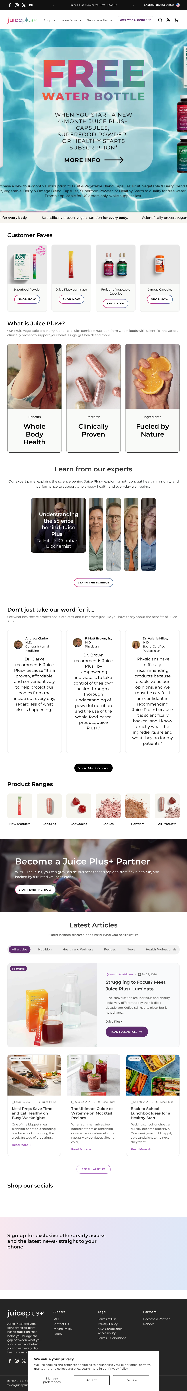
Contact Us (61, 1324)
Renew (148, 1324)
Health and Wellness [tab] (78, 949)
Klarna (57, 1334)
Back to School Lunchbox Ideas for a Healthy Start (150, 1113)
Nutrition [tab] (45, 949)
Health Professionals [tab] (161, 949)
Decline (131, 1380)
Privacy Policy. (118, 1368)
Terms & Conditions (112, 1338)
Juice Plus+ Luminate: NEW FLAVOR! (93, 5)
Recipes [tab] (110, 949)
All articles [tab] (19, 949)
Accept (91, 1380)
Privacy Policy (108, 1324)
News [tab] (131, 949)
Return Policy (62, 1329)
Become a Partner (156, 1319)
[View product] (168, 20)
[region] (93, 691)
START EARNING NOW (35, 889)
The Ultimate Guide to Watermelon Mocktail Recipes (92, 1113)
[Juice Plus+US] (22, 20)
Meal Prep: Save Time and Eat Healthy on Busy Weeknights (32, 1113)
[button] (135, 20)
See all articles (93, 1169)
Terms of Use (107, 1319)
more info (93, 151)
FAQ (56, 1319)
